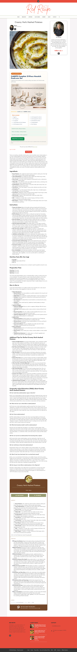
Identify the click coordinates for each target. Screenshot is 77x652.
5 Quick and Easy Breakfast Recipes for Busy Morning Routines (40, 637)
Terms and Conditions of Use (45, 650)
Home (18, 16)
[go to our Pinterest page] (38, 1)
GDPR (55, 650)
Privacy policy (36, 650)
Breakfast (24, 16)
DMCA (52, 650)
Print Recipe (28, 151)
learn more (35, 146)
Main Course (37, 16)
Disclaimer (59, 650)
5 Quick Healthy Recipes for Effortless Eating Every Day (40, 631)
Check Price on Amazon (17, 138)
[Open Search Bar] (59, 17)
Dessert (43, 16)
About (49, 16)
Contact (54, 16)
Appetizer (30, 16)
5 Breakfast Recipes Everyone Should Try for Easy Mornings (40, 625)
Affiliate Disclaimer (65, 650)
